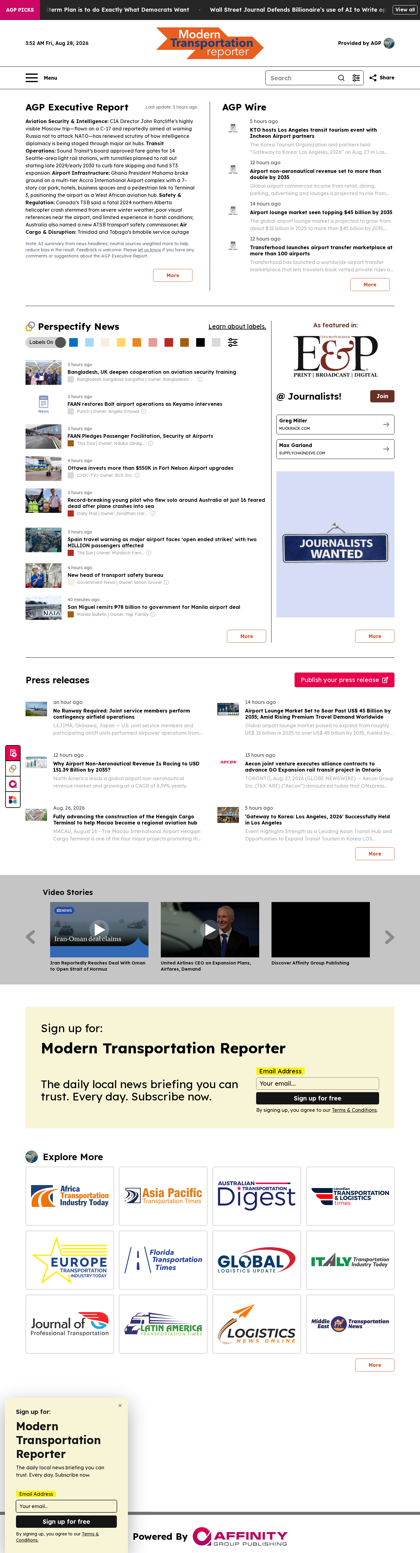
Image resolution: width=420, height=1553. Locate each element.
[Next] (389, 937)
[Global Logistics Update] (256, 1260)
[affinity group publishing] (13, 784)
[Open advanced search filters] (356, 78)
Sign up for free (317, 1098)
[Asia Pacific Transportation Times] (163, 1196)
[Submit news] (13, 753)
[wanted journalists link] (335, 356)
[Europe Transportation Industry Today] (70, 1260)
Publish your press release (340, 680)
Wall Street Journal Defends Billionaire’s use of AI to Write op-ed (303, 9)
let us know (149, 250)
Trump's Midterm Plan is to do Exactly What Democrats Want (101, 9)
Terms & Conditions (354, 1110)
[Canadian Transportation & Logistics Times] (350, 1196)
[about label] (71, 379)
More (173, 275)
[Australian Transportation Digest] (256, 1196)
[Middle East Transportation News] (350, 1324)
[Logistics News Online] (256, 1324)
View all (405, 9)
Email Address (280, 1071)
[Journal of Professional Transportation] (70, 1324)
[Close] (120, 1405)
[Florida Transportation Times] (163, 1260)
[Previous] (30, 937)
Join (382, 396)
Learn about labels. (237, 326)
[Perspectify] (13, 769)
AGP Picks (20, 10)
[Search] (341, 78)
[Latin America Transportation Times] (163, 1324)
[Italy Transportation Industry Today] (350, 1260)
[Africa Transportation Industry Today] (70, 1196)
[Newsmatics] (13, 799)
